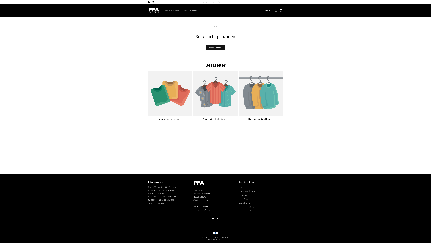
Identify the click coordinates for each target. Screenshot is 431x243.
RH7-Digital (219, 239)
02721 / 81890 (202, 206)
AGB (240, 187)
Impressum (243, 195)
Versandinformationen (247, 207)
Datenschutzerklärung (247, 191)
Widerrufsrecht (244, 199)
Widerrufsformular (245, 203)
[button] (194, 10)
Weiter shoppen (215, 47)
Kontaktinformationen (247, 211)
